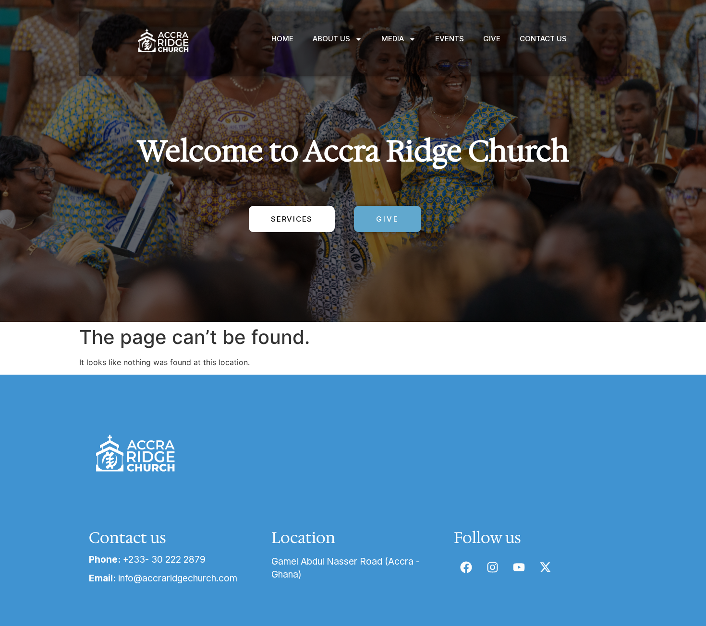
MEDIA (392, 38)
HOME (282, 38)
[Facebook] (466, 567)
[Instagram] (492, 567)
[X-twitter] (545, 567)
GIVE (491, 38)
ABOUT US (331, 38)
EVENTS (449, 38)
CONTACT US (543, 38)
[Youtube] (519, 567)
